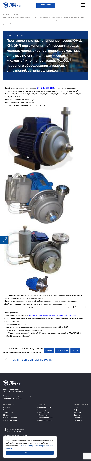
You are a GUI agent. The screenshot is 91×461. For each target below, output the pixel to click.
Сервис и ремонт (44, 410)
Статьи (77, 415)
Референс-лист (80, 410)
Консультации (43, 412)
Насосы (49, 350)
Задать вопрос (46, 5)
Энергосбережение (45, 417)
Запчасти (7, 410)
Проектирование (44, 420)
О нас (76, 407)
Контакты (78, 420)
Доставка (78, 417)
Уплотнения (62, 350)
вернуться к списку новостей (33, 360)
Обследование (43, 415)
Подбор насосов (10, 417)
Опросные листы (10, 420)
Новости (77, 412)
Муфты (75, 350)
